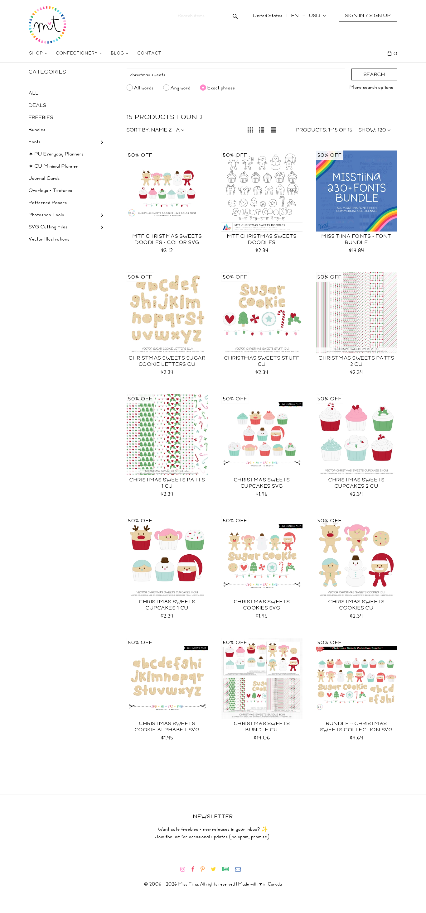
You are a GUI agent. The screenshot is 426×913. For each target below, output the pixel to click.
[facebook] (195, 869)
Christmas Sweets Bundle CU (262, 727)
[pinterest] (205, 869)
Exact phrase (221, 87)
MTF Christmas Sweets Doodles (262, 239)
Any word (181, 87)
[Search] (235, 15)
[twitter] (216, 869)
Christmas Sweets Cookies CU (356, 605)
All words (144, 87)
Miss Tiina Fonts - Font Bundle (356, 239)
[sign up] (228, 869)
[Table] (273, 129)
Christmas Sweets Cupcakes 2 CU (356, 483)
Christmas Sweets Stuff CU (261, 361)
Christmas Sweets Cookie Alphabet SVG (167, 727)
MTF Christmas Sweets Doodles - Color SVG (167, 239)
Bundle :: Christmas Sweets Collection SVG (356, 727)
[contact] (240, 869)
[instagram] (185, 869)
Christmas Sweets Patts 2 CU (356, 361)
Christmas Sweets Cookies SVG (262, 605)
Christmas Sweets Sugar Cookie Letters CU (167, 361)
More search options (371, 87)
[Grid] (250, 129)
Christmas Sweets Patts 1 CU (167, 483)
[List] (261, 129)
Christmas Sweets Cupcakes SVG (262, 483)
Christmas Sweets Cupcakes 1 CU (167, 605)
